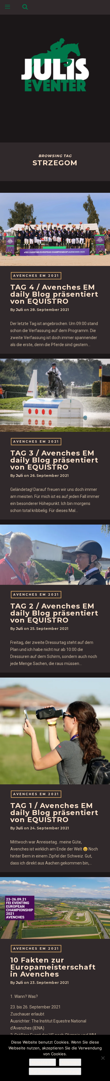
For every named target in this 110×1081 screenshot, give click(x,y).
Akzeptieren (42, 1062)
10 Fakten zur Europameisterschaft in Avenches (53, 967)
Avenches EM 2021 (36, 276)
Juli (19, 309)
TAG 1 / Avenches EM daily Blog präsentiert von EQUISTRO (54, 812)
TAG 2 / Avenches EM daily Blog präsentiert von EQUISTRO (54, 613)
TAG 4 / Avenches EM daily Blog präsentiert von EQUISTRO (54, 294)
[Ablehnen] (103, 1058)
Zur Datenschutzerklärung (55, 1071)
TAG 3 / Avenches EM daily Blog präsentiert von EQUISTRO (54, 460)
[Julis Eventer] (55, 63)
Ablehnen (70, 1062)
